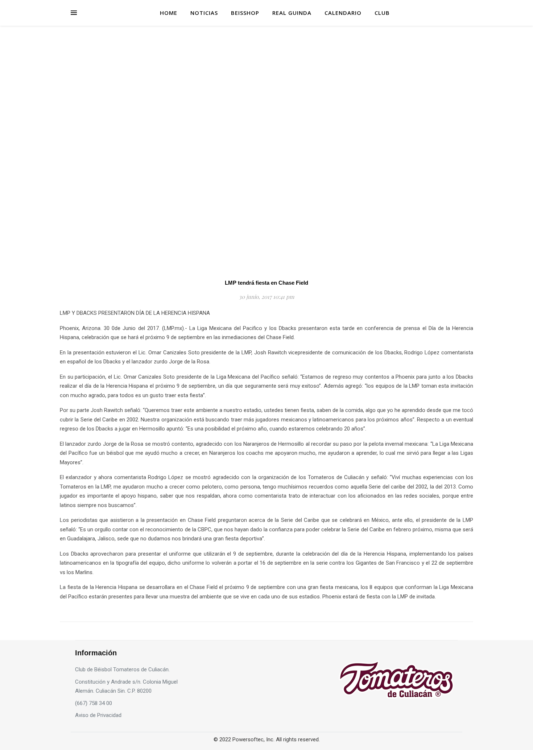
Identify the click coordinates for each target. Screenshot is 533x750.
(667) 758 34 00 (93, 703)
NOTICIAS (204, 12)
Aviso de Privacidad (98, 715)
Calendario (343, 12)
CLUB (382, 12)
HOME (168, 12)
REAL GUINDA (291, 12)
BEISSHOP (245, 12)
